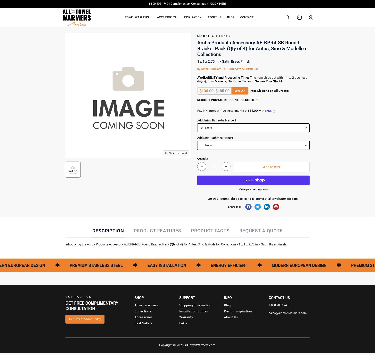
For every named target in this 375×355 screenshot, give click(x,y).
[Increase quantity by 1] (226, 166)
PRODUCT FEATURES (157, 231)
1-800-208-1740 (278, 305)
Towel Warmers (137, 17)
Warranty (186, 317)
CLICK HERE (249, 100)
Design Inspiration (238, 311)
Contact (247, 17)
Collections (143, 311)
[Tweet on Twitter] (257, 207)
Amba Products (211, 69)
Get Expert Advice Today (85, 319)
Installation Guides (193, 311)
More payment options (253, 189)
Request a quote (261, 231)
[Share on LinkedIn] (267, 207)
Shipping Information (195, 305)
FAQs (183, 323)
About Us (214, 17)
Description (108, 231)
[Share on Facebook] (248, 207)
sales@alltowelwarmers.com (288, 313)
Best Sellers (144, 323)
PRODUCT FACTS (210, 231)
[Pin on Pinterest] (276, 207)
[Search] (287, 17)
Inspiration (193, 17)
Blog (230, 17)
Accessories (167, 17)
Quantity (202, 158)
